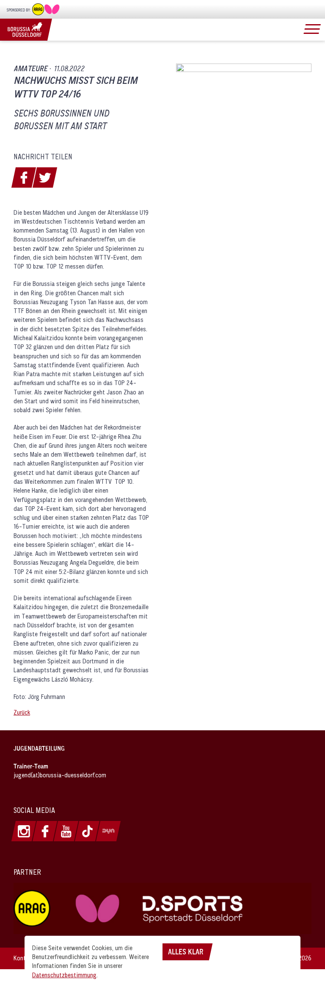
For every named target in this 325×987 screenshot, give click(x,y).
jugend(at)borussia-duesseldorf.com (60, 775)
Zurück (22, 712)
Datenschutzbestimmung (64, 975)
